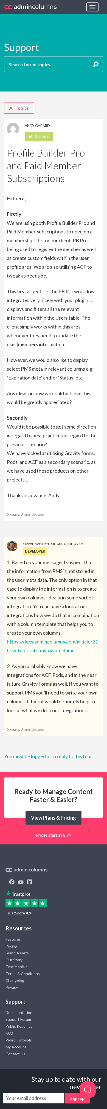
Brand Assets (17, 953)
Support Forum (18, 1019)
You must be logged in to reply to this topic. (49, 756)
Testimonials (16, 966)
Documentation (18, 1012)
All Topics (19, 108)
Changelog (14, 980)
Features (13, 939)
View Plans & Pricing (53, 818)
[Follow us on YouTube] (21, 882)
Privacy (11, 987)
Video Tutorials (18, 1040)
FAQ (9, 1033)
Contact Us (15, 1053)
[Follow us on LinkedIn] (29, 882)
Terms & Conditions (22, 973)
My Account (15, 1047)
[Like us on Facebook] (12, 882)
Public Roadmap (19, 1026)
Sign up (77, 1098)
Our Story (13, 959)
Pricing (11, 946)
